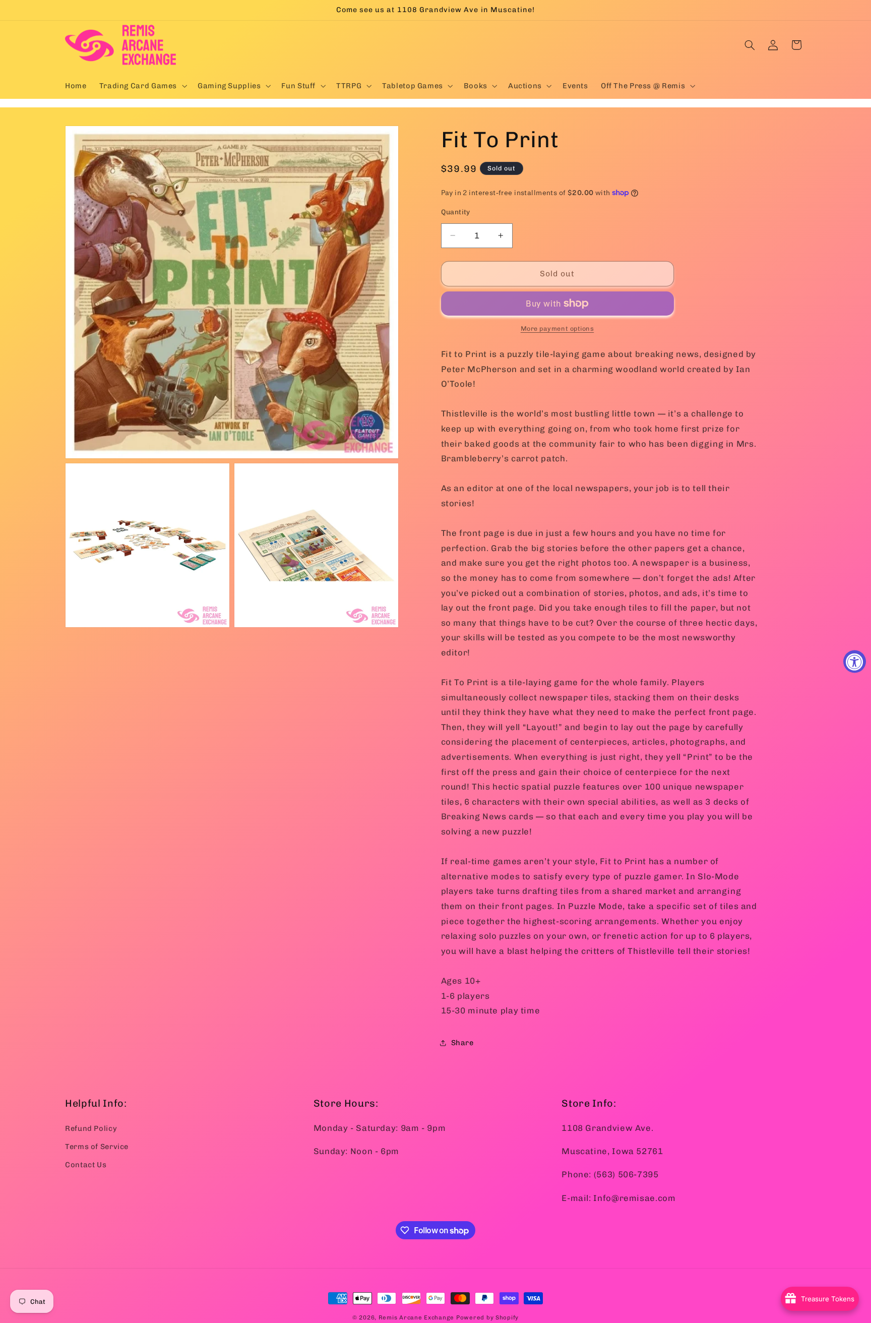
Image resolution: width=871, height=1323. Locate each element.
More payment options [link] (557, 328)
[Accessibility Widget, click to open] (854, 661)
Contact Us (85, 1164)
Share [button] (462, 1042)
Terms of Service (97, 1146)
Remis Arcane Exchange (416, 1317)
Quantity (455, 212)
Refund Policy (91, 1127)
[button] (142, 86)
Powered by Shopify (487, 1317)
